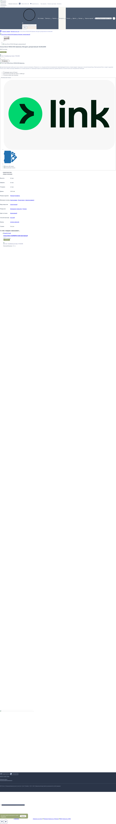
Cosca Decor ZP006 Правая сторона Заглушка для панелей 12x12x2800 (28, 436)
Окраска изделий (89, 18)
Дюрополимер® (29, 200)
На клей (12, 217)
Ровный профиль (15, 195)
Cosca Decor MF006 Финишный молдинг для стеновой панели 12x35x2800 (29, 481)
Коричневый (13, 213)
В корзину (5, 61)
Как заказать (44, 3)
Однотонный (13, 204)
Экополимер (13, 200)
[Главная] (1, 31)
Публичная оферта (3, 779)
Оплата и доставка (51, 3)
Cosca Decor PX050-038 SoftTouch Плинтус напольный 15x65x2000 (26, 597)
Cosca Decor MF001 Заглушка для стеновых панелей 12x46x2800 (26, 346)
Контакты (59, 3)
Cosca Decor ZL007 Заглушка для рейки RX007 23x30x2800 (24, 644)
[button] (0, 32)
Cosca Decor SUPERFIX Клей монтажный (15, 235)
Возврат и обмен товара (4, 776)
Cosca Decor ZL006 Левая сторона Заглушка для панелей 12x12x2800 (27, 458)
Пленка (24, 209)
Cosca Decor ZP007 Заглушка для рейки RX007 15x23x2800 (24, 391)
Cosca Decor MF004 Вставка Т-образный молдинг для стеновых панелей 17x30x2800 (32, 414)
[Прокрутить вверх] (2, 822)
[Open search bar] (22, 23)
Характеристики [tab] (7, 172)
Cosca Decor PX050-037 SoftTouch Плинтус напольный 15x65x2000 (26, 620)
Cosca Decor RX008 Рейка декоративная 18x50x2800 (22, 302)
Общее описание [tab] (7, 174)
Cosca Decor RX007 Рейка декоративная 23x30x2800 (22, 666)
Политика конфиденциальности (6, 780)
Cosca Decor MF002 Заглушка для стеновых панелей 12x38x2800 (26, 369)
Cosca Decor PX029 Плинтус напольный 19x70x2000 (22, 526)
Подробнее (3, 816)
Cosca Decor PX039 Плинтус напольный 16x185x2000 (22, 255)
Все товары (41, 18)
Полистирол (21, 200)
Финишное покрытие (16, 209)
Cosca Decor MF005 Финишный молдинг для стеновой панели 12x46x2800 (29, 503)
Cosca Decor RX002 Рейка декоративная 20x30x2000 (22, 689)
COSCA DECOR (14, 222)
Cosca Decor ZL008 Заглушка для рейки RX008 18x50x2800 (24, 324)
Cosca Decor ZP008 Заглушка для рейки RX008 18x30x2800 (24, 279)
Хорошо (23, 816)
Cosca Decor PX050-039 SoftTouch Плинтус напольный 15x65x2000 (26, 573)
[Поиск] (24, 27)
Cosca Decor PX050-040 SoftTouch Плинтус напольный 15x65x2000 (26, 549)
